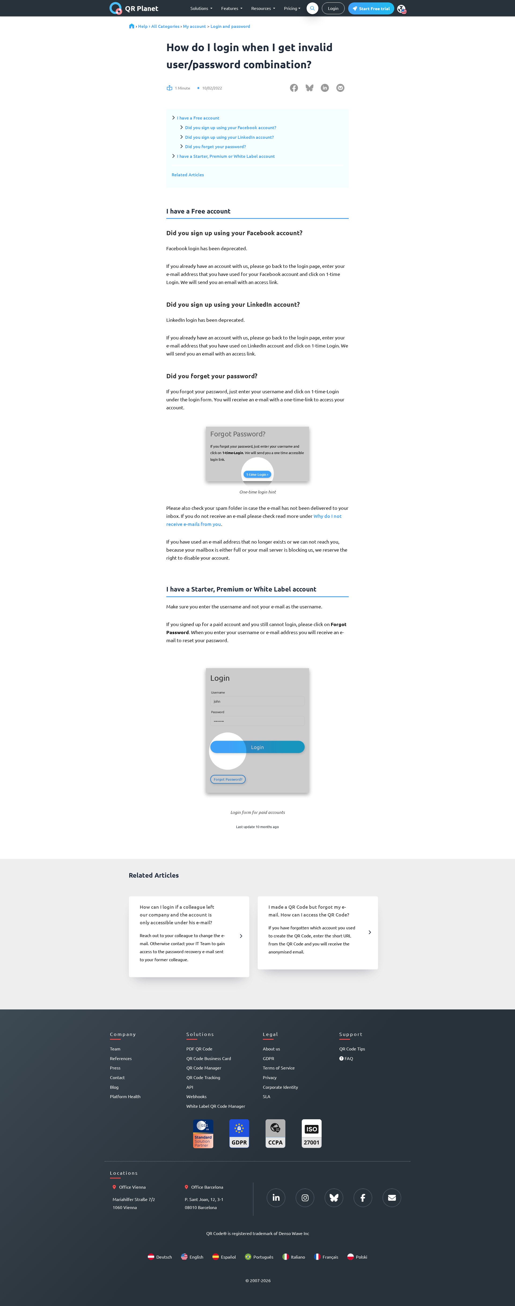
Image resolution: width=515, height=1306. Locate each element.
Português (263, 1256)
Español (228, 1256)
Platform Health (125, 1096)
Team (115, 1048)
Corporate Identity (280, 1087)
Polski (361, 1256)
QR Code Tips (352, 1048)
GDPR (268, 1058)
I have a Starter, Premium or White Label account (226, 156)
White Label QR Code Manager (215, 1106)
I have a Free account (198, 118)
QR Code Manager (203, 1067)
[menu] (401, 8)
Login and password (230, 26)
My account (194, 26)
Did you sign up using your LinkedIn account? (229, 137)
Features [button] (230, 8)
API (189, 1087)
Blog (114, 1087)
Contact (117, 1077)
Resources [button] (261, 8)
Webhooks (196, 1096)
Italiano (298, 1256)
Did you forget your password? (215, 146)
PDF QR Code (199, 1048)
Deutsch (164, 1256)
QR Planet (142, 8)
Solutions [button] (199, 8)
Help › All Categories (158, 26)
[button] (371, 8)
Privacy (270, 1077)
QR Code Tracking (203, 1077)
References (121, 1058)
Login (333, 8)
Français (330, 1256)
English (196, 1256)
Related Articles (188, 174)
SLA (266, 1096)
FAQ (348, 1058)
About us (271, 1048)
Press (115, 1067)
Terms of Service (279, 1067)
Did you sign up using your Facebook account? (230, 127)
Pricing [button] (290, 8)
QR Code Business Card (208, 1058)
